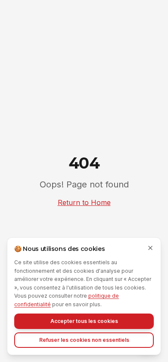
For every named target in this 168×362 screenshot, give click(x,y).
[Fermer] (150, 247)
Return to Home (84, 202)
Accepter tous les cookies (84, 321)
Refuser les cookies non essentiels (84, 340)
